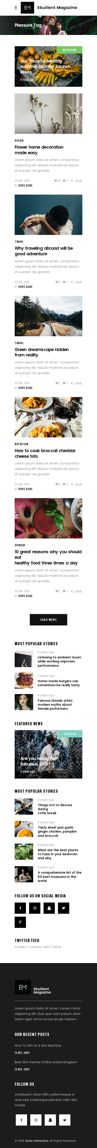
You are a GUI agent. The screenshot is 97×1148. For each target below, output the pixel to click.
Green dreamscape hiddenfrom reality (42, 352)
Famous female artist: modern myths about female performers (55, 704)
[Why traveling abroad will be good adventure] (48, 215)
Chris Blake (25, 185)
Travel (19, 241)
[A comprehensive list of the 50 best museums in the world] (24, 874)
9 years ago (27, 80)
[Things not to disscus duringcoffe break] (24, 807)
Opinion (20, 545)
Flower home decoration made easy (39, 150)
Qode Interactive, (36, 1141)
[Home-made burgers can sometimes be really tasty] (24, 681)
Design (19, 140)
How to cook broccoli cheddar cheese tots (45, 453)
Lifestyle (70, 734)
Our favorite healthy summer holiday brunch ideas (45, 66)
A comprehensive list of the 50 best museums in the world (59, 876)
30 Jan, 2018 (22, 180)
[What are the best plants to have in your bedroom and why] (24, 852)
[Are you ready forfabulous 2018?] (48, 754)
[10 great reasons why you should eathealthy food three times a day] (48, 518)
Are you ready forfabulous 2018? (38, 761)
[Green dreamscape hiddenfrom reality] (48, 316)
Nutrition (69, 50)
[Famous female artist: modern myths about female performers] (24, 702)
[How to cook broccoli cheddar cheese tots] (48, 417)
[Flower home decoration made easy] (48, 113)
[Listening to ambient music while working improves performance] (24, 659)
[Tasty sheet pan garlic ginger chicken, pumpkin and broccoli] (24, 829)
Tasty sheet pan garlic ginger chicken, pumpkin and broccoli (57, 831)
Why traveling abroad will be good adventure (44, 251)
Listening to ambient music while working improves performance (59, 661)
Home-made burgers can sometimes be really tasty (59, 683)
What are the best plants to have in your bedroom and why (58, 854)
